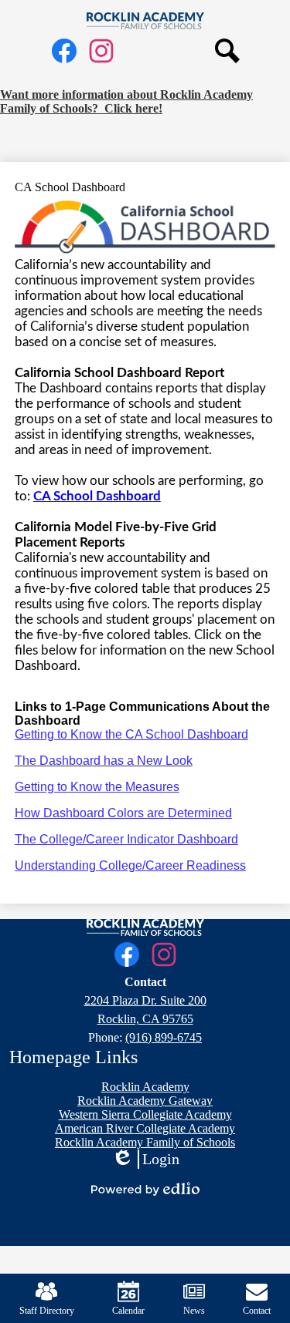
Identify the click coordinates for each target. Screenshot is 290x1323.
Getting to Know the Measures (97, 786)
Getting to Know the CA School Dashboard (131, 734)
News (194, 1310)
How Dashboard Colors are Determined (123, 813)
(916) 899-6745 (163, 1037)
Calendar (128, 1310)
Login (145, 1159)
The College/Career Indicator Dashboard (126, 839)
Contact (257, 1310)
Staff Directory (46, 1310)
